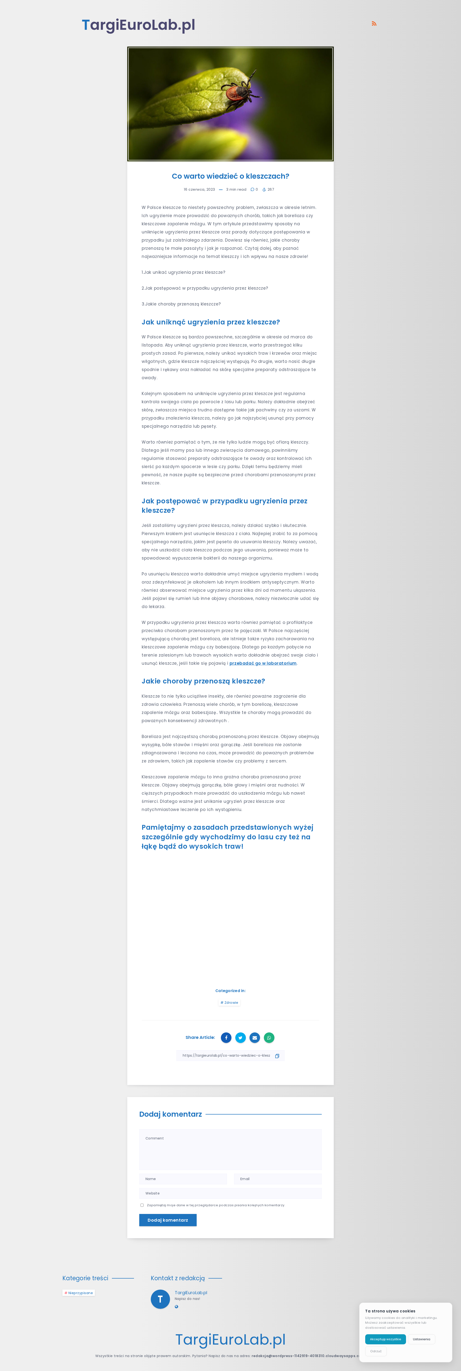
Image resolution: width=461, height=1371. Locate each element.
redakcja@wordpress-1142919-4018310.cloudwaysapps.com (308, 1355)
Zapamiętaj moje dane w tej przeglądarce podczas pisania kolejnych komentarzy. (216, 1205)
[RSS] (374, 23)
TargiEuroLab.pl (191, 1293)
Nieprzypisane (80, 1293)
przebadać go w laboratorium (263, 663)
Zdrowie (231, 1002)
